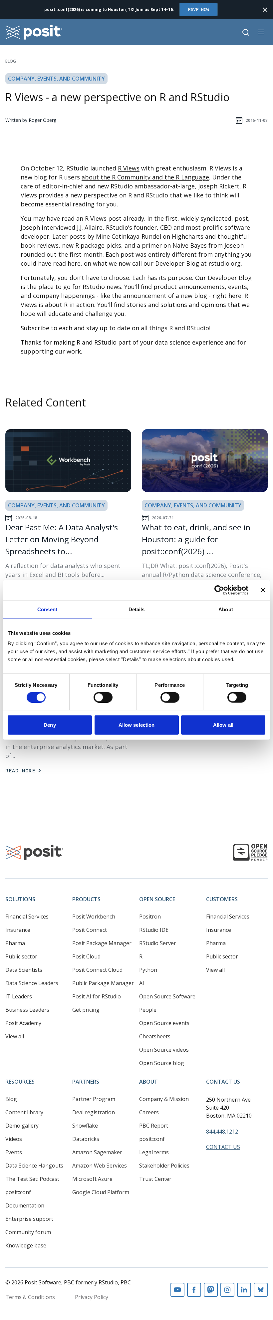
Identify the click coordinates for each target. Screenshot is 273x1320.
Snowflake (85, 1125)
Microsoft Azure (92, 1179)
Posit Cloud (86, 956)
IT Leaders (18, 996)
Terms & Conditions (30, 1297)
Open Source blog (161, 1063)
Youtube (177, 1290)
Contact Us (223, 1081)
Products (86, 899)
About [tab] (225, 609)
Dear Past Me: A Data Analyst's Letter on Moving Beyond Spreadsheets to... (61, 539)
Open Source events (164, 1023)
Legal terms (154, 1152)
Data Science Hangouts (34, 1165)
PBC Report (153, 1125)
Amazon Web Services (99, 1165)
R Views (128, 168)
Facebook (194, 1290)
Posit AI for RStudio (96, 996)
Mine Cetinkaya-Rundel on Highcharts (149, 236)
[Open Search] (246, 32)
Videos (13, 1139)
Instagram (227, 1290)
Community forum (28, 1232)
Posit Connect (89, 929)
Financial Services (27, 916)
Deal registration (93, 1112)
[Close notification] (265, 10)
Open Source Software (167, 996)
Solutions (20, 899)
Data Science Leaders (31, 983)
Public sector (21, 956)
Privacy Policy (91, 1297)
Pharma (15, 943)
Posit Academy (23, 1023)
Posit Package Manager (102, 943)
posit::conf (18, 1192)
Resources (20, 1081)
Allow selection (137, 725)
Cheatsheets (154, 1036)
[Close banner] (263, 590)
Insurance (17, 929)
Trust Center (155, 1179)
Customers (222, 899)
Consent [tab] (47, 609)
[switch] (103, 697)
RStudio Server (157, 943)
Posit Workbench (93, 916)
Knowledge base (25, 1245)
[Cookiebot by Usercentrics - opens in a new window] (219, 590)
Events (13, 1152)
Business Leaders (27, 1009)
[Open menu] (261, 32)
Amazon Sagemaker (97, 1152)
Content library (24, 1112)
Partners (85, 1081)
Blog (10, 61)
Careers (149, 1112)
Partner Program (93, 1099)
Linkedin (244, 1290)
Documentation (24, 1205)
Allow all (223, 725)
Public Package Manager (103, 983)
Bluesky (261, 1290)
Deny (50, 725)
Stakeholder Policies (164, 1165)
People (147, 1009)
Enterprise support (29, 1218)
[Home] (34, 32)
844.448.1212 (222, 1131)
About (148, 1081)
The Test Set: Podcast (32, 1179)
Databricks (85, 1139)
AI (141, 983)
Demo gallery (22, 1125)
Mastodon (211, 1290)
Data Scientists (23, 969)
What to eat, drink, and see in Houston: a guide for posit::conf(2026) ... (196, 539)
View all (14, 1036)
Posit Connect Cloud (97, 969)
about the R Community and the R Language (145, 177)
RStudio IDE (153, 929)
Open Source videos (164, 1049)
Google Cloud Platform (100, 1192)
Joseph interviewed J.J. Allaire (62, 227)
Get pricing (86, 1009)
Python (148, 969)
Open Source (157, 899)
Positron (150, 916)
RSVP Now (198, 9)
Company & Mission (164, 1099)
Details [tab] (137, 609)
